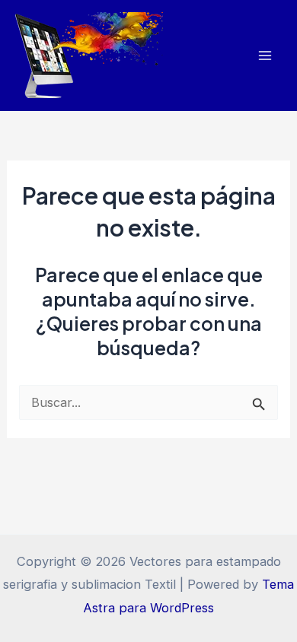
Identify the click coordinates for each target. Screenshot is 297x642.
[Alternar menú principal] (265, 56)
